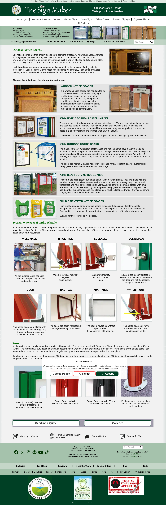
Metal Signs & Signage (22, 35)
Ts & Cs (26, 472)
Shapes (83, 472)
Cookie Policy (61, 373)
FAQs (92, 41)
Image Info (62, 472)
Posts (104, 472)
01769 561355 (57, 41)
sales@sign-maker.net (24, 41)
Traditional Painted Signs (22, 32)
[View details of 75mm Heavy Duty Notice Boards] (35, 195)
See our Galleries (116, 41)
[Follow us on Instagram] (28, 452)
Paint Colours (125, 472)
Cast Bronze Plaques (51, 30)
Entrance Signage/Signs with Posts (57, 32)
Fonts (73, 472)
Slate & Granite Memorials (23, 37)
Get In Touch (76, 41)
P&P (112, 472)
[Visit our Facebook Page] (16, 452)
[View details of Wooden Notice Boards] (35, 112)
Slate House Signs (50, 28)
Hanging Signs (18, 30)
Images (49, 472)
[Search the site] (151, 42)
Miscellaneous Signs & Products (56, 37)
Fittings (94, 472)
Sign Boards (17, 28)
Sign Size (38, 472)
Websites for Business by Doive (83, 503)
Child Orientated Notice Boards (82, 201)
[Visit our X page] (22, 452)
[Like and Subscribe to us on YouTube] (40, 452)
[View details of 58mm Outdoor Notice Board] (35, 166)
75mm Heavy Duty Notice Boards (81, 175)
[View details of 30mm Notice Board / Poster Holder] (35, 137)
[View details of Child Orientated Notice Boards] (35, 218)
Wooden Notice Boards (77, 86)
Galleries (117, 423)
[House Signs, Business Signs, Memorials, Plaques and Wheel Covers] (41, 9)
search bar (133, 457)
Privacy (15, 472)
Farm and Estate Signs (52, 35)
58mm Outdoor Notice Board (79, 144)
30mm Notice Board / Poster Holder (84, 118)
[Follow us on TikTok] (46, 452)
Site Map (136, 454)
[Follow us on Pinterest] (34, 452)
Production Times (143, 472)
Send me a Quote (46, 423)
